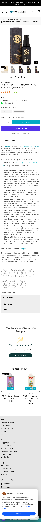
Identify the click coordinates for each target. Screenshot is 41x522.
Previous (2, 46)
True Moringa (6, 82)
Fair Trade (5, 465)
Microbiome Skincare (9, 471)
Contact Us (5, 431)
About (3, 420)
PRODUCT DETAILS (9, 140)
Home (3, 19)
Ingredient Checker (8, 425)
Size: (9, 108)
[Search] (7, 11)
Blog (2, 463)
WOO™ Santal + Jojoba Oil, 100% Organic (10, 397)
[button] (20, 520)
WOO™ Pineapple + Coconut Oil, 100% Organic (30, 398)
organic (37, 146)
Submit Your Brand (8, 428)
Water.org (4, 474)
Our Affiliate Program (9, 451)
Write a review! (20, 355)
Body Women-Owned (14, 19)
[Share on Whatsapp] (28, 77)
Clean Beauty (6, 468)
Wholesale (5, 457)
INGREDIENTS (8, 298)
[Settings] (33, 11)
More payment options (20, 133)
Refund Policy (6, 445)
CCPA (3, 434)
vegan (23, 249)
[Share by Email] (31, 77)
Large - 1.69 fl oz (19, 111)
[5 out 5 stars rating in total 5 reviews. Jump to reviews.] (6, 92)
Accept (19, 513)
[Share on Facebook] (15, 77)
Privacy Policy (6, 454)
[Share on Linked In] (24, 77)
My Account (5, 440)
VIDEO (5, 310)
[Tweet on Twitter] (18, 77)
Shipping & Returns (8, 443)
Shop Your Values (7, 423)
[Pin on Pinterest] (21, 77)
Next (38, 46)
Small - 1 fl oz (6, 111)
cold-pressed (29, 146)
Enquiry (21, 117)
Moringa (8, 146)
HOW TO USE (7, 304)
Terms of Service (7, 448)
